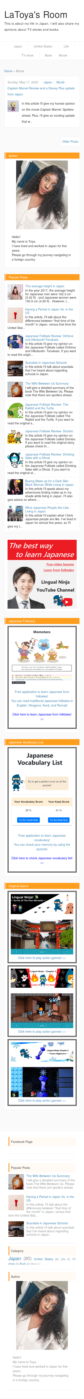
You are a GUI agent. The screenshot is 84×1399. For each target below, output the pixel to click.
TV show (27, 55)
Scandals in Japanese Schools (46, 362)
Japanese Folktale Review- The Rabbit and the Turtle (46, 406)
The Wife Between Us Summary (47, 383)
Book (48, 55)
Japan (18, 46)
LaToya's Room (36, 14)
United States (43, 46)
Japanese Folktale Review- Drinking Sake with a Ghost (49, 456)
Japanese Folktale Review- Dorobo (49, 431)
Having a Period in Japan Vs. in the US (49, 311)
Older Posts (70, 141)
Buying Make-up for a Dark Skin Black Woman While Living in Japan (49, 483)
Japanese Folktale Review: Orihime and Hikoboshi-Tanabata (49, 338)
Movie (60, 82)
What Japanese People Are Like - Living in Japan (48, 509)
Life (66, 46)
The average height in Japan (44, 286)
